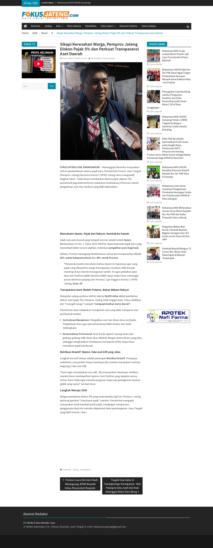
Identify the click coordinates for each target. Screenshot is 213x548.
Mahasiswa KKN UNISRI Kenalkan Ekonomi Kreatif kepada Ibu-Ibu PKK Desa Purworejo (175, 172)
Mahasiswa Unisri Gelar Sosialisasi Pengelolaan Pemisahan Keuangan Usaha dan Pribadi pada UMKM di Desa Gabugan (176, 192)
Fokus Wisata (74, 26)
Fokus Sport (107, 26)
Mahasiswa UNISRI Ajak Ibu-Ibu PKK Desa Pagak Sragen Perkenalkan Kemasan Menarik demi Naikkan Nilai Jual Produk (176, 76)
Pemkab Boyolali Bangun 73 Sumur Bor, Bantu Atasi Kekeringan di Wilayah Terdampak (176, 253)
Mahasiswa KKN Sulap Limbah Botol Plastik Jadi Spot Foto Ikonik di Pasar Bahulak (175, 55)
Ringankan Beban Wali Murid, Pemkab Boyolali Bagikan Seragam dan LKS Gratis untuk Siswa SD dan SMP (175, 233)
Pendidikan (91, 26)
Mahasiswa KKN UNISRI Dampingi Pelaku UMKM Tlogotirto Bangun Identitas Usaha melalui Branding (174, 123)
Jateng (48, 26)
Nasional (35, 26)
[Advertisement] (101, 211)
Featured (67, 469)
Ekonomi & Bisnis (128, 26)
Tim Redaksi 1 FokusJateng (102, 58)
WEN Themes (116, 544)
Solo (58, 26)
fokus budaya (149, 26)
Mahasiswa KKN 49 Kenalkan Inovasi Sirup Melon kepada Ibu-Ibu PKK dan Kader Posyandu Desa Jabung (176, 212)
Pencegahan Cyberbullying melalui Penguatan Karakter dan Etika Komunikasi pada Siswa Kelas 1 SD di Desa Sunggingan (168, 99)
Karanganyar (85, 469)
